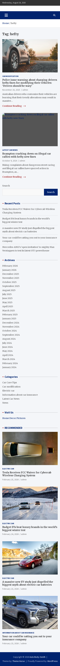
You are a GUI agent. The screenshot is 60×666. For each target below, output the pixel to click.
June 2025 (7, 298)
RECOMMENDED (13, 428)
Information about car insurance (20, 394)
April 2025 (7, 306)
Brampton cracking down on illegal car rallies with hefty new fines (26, 155)
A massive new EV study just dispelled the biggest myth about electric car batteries (27, 583)
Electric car (8, 390)
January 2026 (9, 270)
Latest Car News (10, 150)
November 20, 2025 (11, 89)
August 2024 (9, 338)
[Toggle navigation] (6, 15)
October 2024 (9, 330)
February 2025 (10, 314)
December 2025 (10, 274)
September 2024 (11, 334)
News (5, 402)
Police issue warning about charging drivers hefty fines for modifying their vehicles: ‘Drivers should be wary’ (29, 82)
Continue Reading (12, 106)
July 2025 (7, 294)
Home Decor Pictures (13, 418)
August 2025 (9, 290)
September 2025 (11, 286)
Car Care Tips (9, 382)
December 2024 (10, 322)
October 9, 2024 (9, 160)
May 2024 (7, 351)
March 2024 (8, 359)
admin (25, 89)
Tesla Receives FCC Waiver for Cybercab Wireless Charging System (26, 474)
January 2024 (9, 367)
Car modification (10, 76)
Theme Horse (18, 661)
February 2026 (10, 265)
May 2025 (7, 302)
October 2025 (9, 282)
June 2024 (7, 347)
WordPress (52, 661)
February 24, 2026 (10, 534)
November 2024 (10, 326)
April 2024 (7, 355)
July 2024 (7, 343)
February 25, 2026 (10, 479)
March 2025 (8, 310)
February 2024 (10, 363)
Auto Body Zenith (37, 657)
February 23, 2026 (10, 588)
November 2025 (10, 278)
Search (6, 185)
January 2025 (9, 318)
